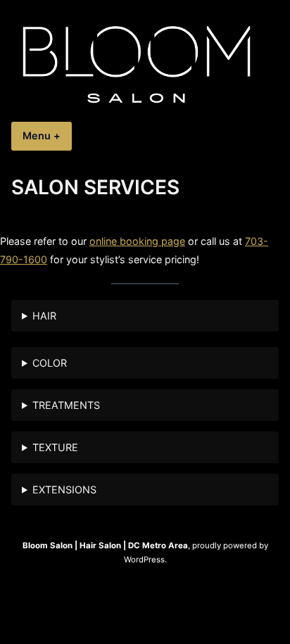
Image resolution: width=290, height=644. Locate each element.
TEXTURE (55, 447)
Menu (47, 135)
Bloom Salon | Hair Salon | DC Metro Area (105, 545)
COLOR (49, 363)
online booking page (137, 241)
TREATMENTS (66, 405)
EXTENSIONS (64, 489)
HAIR (44, 316)
